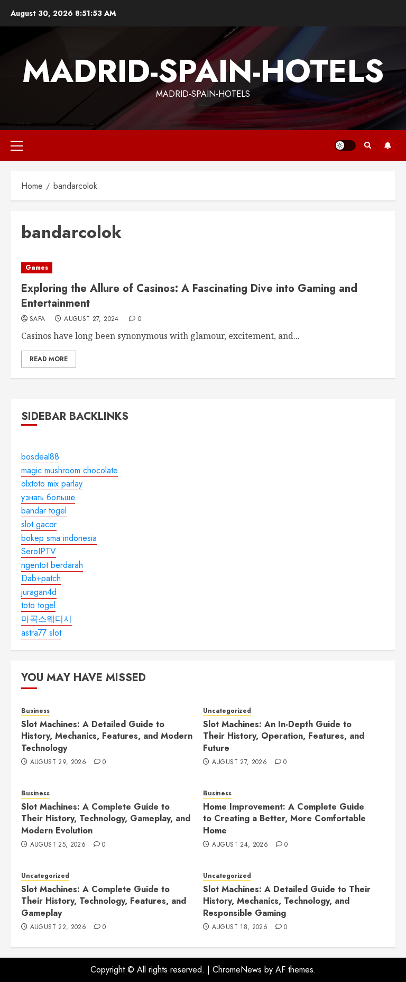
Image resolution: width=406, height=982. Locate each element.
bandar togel (44, 510)
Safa (37, 319)
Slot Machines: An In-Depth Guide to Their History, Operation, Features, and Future (283, 736)
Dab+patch (41, 578)
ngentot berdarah (52, 565)
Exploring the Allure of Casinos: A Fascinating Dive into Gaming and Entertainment (189, 296)
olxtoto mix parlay (51, 484)
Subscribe (387, 145)
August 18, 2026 (239, 927)
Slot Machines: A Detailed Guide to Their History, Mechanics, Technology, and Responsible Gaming (287, 901)
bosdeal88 (40, 457)
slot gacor (39, 524)
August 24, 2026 (240, 845)
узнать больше (48, 497)
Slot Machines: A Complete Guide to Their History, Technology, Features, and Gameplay (103, 901)
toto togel (38, 605)
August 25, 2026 (58, 845)
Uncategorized (227, 710)
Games (36, 267)
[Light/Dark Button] (345, 145)
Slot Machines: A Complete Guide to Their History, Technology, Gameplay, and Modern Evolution (105, 819)
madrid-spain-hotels (203, 71)
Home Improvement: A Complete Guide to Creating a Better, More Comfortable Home (284, 819)
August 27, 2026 (239, 762)
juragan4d (39, 592)
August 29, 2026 (58, 762)
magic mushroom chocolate (69, 470)
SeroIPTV (38, 551)
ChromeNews (237, 969)
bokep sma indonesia (59, 538)
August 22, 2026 (58, 927)
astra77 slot (41, 633)
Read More (49, 359)
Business (35, 710)
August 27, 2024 (91, 319)
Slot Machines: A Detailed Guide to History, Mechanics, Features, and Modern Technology (106, 736)
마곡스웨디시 (46, 619)
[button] (17, 145)
